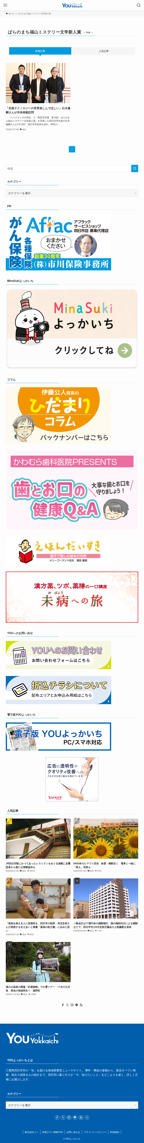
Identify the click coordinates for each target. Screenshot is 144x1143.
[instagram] (72, 1005)
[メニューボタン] (5, 5)
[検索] (87, 1117)
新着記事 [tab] (40, 51)
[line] (76, 1005)
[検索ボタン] (138, 5)
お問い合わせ (73, 1132)
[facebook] (63, 1005)
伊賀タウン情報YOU (52, 1132)
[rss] (81, 1005)
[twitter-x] (67, 1005)
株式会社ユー (31, 1132)
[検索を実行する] (134, 168)
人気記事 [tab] (104, 51)
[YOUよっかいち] (72, 5)
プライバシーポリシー (95, 1132)
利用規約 (114, 1132)
